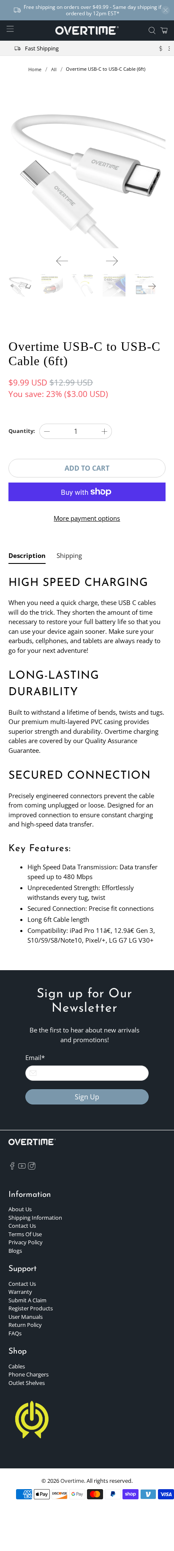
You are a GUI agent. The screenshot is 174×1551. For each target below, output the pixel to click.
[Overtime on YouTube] (22, 1167)
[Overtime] (87, 30)
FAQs (15, 1333)
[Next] (112, 261)
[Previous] (62, 261)
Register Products (30, 1308)
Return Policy (25, 1325)
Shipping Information (35, 1217)
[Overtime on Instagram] (31, 1167)
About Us (20, 1209)
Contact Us (22, 1225)
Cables (16, 1366)
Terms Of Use (25, 1234)
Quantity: (21, 431)
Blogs (15, 1250)
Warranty (20, 1292)
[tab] (27, 557)
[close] (165, 10)
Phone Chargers (28, 1374)
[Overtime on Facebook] (12, 1167)
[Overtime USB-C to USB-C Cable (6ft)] (86, 169)
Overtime (72, 1480)
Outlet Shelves (26, 1383)
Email (35, 1057)
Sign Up (87, 1097)
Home (34, 69)
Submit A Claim (27, 1300)
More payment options (87, 518)
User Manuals (25, 1317)
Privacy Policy (25, 1242)
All (54, 69)
